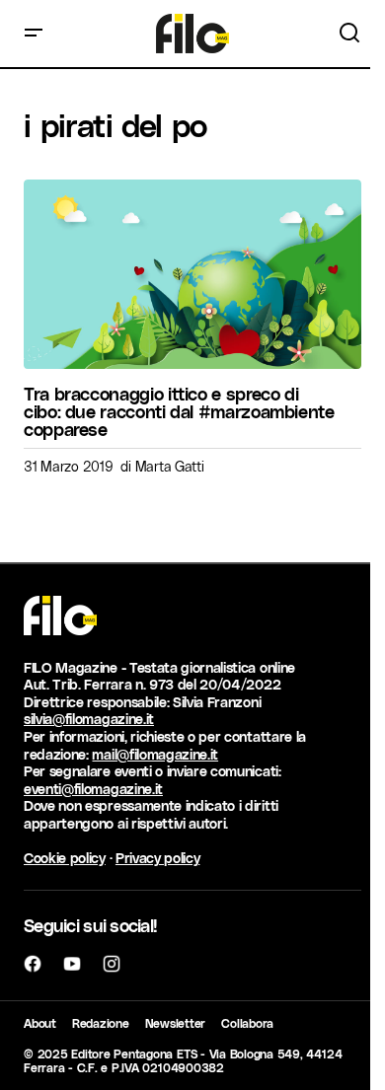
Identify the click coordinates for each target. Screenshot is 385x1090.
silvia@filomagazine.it (89, 718)
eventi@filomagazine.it (93, 788)
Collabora (247, 1023)
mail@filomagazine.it (155, 754)
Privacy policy (158, 857)
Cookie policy (65, 857)
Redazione (100, 1023)
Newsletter (175, 1023)
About (40, 1023)
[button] (33, 33)
